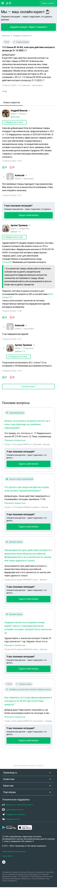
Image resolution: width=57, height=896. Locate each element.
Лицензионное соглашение (13, 851)
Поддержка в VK (13, 819)
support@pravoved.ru (15, 810)
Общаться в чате (14, 122)
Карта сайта (7, 856)
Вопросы (6, 36)
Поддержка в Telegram (15, 814)
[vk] (3, 862)
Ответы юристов (11, 102)
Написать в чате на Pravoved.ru (19, 805)
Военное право (15, 542)
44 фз (4, 91)
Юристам (8, 785)
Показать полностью (14, 440)
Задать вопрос (48, 3)
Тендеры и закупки (21, 36)
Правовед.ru (10, 772)
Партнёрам (9, 792)
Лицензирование (16, 413)
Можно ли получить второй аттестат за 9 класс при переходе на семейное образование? (27, 424)
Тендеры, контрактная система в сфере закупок (30, 689)
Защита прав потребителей (21, 479)
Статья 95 (7, 262)
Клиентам (8, 779)
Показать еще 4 (28, 386)
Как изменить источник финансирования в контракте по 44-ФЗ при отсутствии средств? (28, 701)
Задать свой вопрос (29, 215)
